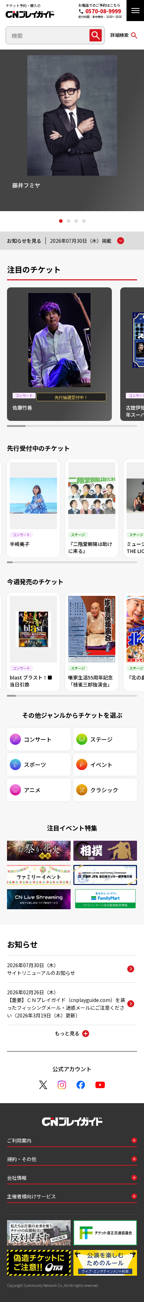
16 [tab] (91, 563)
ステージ (101, 739)
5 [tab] (90, 427)
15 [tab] (85, 563)
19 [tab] (107, 563)
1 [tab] (60, 221)
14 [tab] (80, 563)
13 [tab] (75, 563)
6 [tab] (109, 427)
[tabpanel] (72, 130)
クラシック (104, 790)
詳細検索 (119, 35)
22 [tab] (124, 563)
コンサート (38, 739)
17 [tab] (96, 563)
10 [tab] (59, 563)
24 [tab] (134, 563)
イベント (101, 764)
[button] (135, 10)
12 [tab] (69, 563)
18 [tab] (102, 563)
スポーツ (35, 764)
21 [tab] (118, 563)
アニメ (32, 790)
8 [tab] (48, 563)
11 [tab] (64, 563)
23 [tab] (129, 563)
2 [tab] (68, 221)
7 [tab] (127, 427)
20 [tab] (113, 563)
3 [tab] (76, 221)
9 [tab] (53, 563)
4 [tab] (83, 221)
